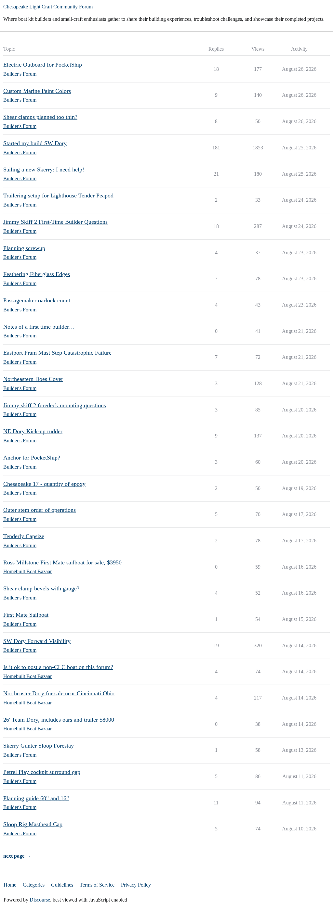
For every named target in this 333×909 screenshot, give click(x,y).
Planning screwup (24, 248)
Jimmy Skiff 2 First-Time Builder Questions (55, 222)
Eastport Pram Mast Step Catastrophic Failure (57, 352)
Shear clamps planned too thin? (40, 117)
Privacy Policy (136, 885)
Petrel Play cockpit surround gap (41, 772)
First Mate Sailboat (25, 615)
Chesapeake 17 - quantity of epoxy (44, 484)
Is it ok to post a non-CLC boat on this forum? (58, 667)
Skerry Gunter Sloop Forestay (38, 745)
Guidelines (62, 885)
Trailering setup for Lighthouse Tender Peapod (58, 195)
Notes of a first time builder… (39, 326)
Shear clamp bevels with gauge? (41, 588)
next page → (17, 856)
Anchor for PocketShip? (31, 457)
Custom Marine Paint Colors (37, 91)
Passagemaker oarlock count (36, 300)
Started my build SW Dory (35, 143)
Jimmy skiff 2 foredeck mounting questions (54, 405)
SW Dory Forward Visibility (37, 641)
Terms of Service (97, 885)
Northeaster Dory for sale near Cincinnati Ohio (58, 693)
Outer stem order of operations (39, 510)
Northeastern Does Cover (33, 379)
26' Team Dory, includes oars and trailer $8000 (58, 719)
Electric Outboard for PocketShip (42, 64)
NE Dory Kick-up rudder (32, 431)
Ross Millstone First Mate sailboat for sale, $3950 (62, 562)
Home (10, 885)
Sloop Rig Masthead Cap (32, 824)
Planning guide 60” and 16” (36, 798)
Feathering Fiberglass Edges (36, 274)
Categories (34, 885)
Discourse (40, 900)
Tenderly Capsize (23, 536)
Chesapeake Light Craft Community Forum (48, 6)
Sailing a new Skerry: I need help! (43, 169)
